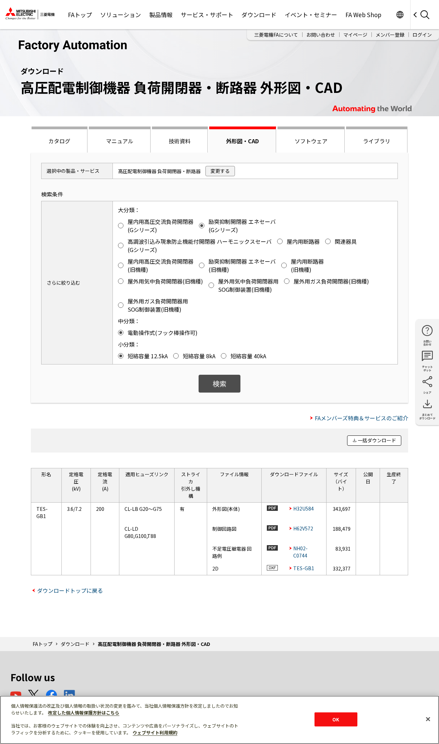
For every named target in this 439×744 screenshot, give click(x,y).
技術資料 (180, 141)
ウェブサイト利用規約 (155, 732)
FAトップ (80, 14)
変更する (220, 170)
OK (335, 719)
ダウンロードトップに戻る (70, 590)
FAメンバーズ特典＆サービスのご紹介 (361, 418)
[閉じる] (428, 719)
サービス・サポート (207, 14)
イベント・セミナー (311, 14)
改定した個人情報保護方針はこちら (83, 712)
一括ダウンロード (377, 440)
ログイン (422, 34)
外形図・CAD (242, 141)
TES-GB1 (303, 568)
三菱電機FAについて (276, 34)
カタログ (59, 141)
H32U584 (303, 508)
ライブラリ (376, 141)
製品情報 (161, 14)
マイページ (355, 34)
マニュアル (119, 141)
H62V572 (303, 528)
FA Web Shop (363, 14)
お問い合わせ (320, 34)
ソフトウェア (311, 141)
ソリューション (120, 14)
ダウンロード (258, 14)
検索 (219, 383)
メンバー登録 (390, 34)
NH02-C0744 (300, 552)
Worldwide (399, 14)
